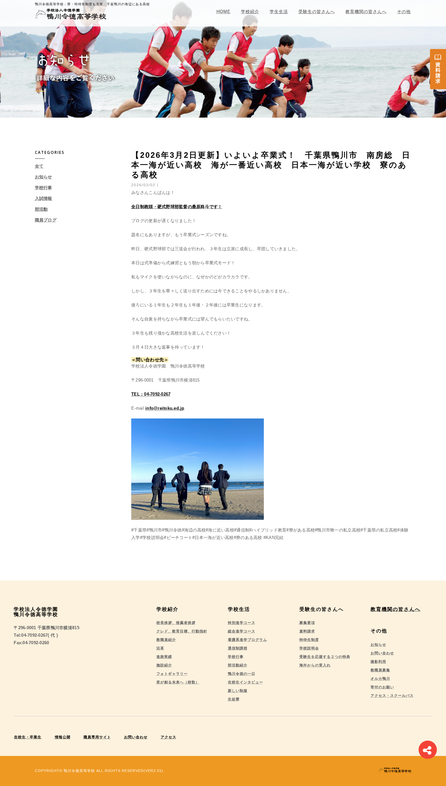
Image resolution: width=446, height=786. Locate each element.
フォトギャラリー (172, 674)
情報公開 (63, 737)
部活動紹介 (237, 665)
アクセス (168, 737)
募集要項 (307, 623)
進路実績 (164, 657)
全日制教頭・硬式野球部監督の (161, 206)
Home (223, 11)
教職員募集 (380, 670)
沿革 (160, 648)
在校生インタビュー (245, 682)
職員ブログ (45, 220)
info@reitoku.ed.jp (164, 408)
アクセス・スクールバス (392, 695)
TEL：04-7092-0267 (150, 394)
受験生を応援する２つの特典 (324, 657)
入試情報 (43, 198)
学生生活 (279, 11)
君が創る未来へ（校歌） (177, 682)
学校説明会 (309, 648)
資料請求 (307, 631)
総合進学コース (241, 631)
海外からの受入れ (315, 665)
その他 (404, 11)
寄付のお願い (382, 687)
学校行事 (43, 187)
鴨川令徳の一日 (241, 674)
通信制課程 (237, 648)
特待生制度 (309, 640)
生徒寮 (234, 699)
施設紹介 (164, 665)
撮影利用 (378, 661)
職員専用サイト (97, 737)
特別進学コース (241, 623)
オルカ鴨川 (380, 678)
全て (39, 166)
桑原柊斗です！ (207, 206)
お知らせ (43, 176)
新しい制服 (237, 691)
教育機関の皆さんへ (366, 11)
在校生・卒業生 (27, 737)
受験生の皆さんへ (316, 11)
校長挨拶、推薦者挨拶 (176, 623)
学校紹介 (250, 11)
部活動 (41, 209)
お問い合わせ (382, 653)
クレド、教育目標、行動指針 (181, 631)
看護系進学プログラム (247, 640)
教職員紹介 (166, 640)
